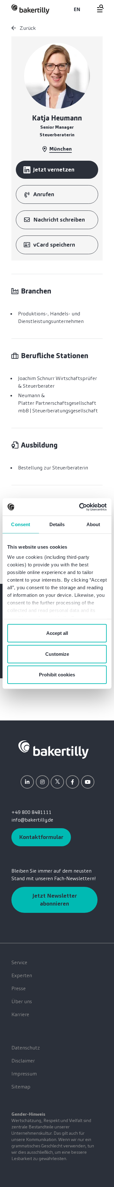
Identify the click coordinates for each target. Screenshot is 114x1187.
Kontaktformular (41, 837)
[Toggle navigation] (96, 8)
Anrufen (43, 194)
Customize (57, 653)
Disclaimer (23, 1060)
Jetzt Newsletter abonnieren (54, 899)
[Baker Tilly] (30, 9)
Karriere (20, 1014)
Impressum (24, 1073)
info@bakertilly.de (32, 819)
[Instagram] (42, 782)
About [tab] (93, 524)
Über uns (21, 1001)
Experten (21, 975)
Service (19, 962)
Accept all (57, 633)
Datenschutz (25, 1047)
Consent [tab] (20, 524)
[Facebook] (72, 782)
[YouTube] (87, 782)
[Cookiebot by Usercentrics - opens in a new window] (80, 507)
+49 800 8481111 (31, 812)
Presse (18, 988)
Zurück (27, 28)
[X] (57, 782)
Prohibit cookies (57, 674)
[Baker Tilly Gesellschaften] (53, 749)
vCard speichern (54, 244)
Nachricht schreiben (59, 219)
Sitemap (20, 1086)
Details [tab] (57, 524)
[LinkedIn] (27, 782)
